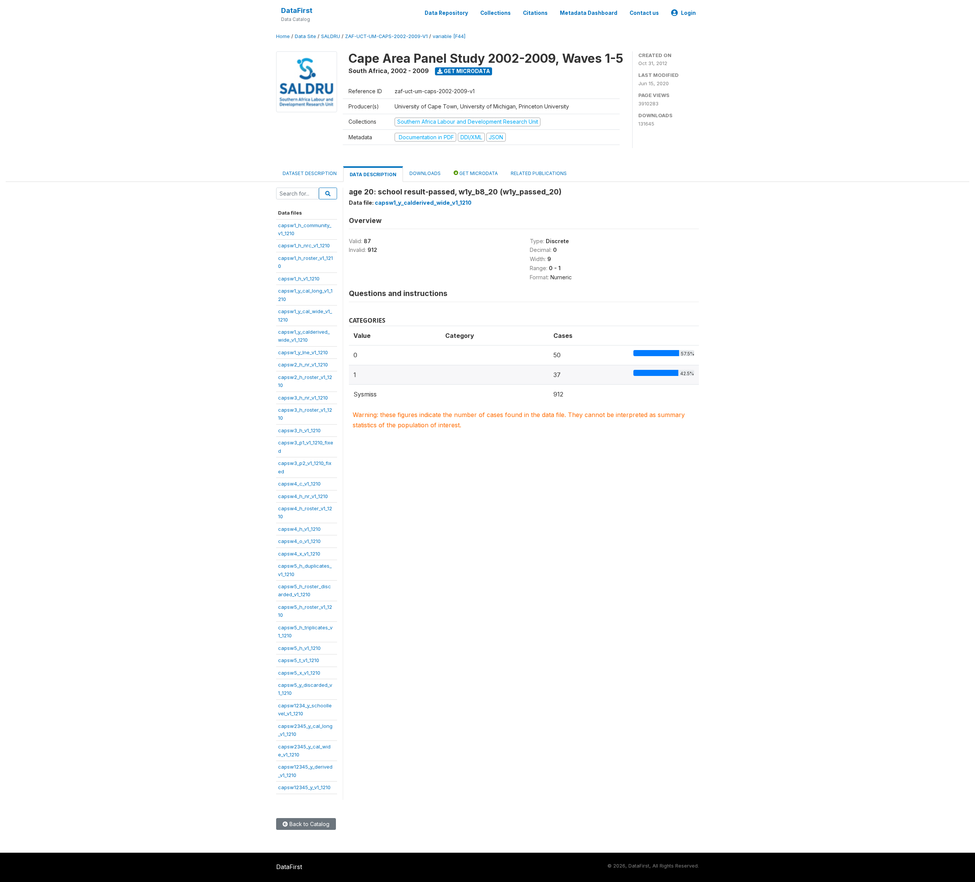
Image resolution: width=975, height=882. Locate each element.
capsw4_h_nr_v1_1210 (303, 496)
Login (688, 13)
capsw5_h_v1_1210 (299, 648)
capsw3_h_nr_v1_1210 (303, 398)
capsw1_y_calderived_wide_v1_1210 (423, 202)
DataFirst (296, 10)
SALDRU (330, 36)
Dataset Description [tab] (310, 173)
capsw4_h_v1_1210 (299, 529)
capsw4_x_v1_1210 (299, 554)
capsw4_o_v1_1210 (299, 541)
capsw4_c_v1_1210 (299, 484)
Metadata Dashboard (588, 13)
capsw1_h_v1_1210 (299, 278)
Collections (495, 13)
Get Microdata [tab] (478, 173)
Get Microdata (466, 71)
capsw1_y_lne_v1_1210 (303, 352)
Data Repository (446, 13)
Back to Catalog (308, 824)
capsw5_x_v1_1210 (299, 673)
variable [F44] (449, 36)
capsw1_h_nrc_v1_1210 (304, 245)
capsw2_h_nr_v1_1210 (303, 364)
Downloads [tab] (425, 173)
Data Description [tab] (373, 174)
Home (283, 36)
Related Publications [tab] (539, 173)
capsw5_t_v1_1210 (298, 660)
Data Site (305, 36)
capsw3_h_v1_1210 (299, 430)
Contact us (644, 13)
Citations (535, 13)
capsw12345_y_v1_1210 (304, 787)
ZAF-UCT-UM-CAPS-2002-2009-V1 (386, 36)
